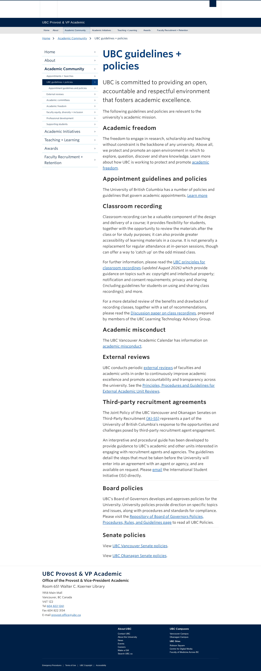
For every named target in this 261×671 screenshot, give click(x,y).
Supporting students (57, 124)
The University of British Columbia (48, 9)
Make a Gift (123, 650)
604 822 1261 (55, 606)
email (157, 469)
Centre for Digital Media (181, 649)
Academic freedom (56, 106)
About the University (127, 637)
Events (121, 643)
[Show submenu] (61, 30)
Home (46, 30)
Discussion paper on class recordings (163, 313)
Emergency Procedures (51, 665)
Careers (122, 647)
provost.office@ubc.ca (66, 615)
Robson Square (177, 645)
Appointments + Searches (60, 76)
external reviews (158, 368)
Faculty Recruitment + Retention (172, 30)
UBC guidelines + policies (60, 82)
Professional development (60, 118)
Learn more (197, 195)
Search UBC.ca (125, 653)
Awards (147, 30)
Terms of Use (70, 665)
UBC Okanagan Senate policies (139, 555)
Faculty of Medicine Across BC (184, 652)
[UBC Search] (212, 4)
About (55, 30)
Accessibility (101, 665)
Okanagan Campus (179, 637)
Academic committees (58, 100)
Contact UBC (124, 633)
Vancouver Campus (179, 633)
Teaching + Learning (127, 30)
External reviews (55, 94)
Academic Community (75, 30)
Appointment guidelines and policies (68, 88)
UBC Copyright (86, 665)
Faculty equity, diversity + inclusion (65, 112)
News (120, 640)
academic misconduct (122, 346)
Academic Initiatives (101, 30)
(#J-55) (152, 418)
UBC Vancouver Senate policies (140, 546)
